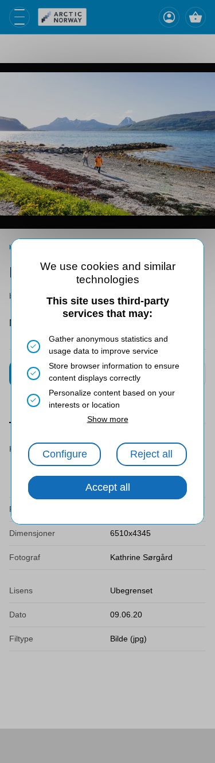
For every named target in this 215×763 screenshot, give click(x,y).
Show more (107, 419)
